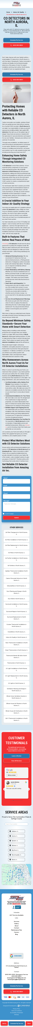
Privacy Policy (16, 1008)
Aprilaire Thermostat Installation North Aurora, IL (16, 572)
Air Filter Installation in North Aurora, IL (16, 540)
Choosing (5, 243)
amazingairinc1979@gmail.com (16, 978)
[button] (29, 1023)
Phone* (6, 493)
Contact (16, 928)
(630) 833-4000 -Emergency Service (16, 974)
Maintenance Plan (16, 930)
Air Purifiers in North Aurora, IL (16, 565)
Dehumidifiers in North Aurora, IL (16, 586)
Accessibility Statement (16, 1012)
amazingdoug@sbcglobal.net (16, 979)
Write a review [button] (12, 775)
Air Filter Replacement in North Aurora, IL (16, 546)
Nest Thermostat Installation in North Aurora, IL (17, 643)
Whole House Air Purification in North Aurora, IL (16, 712)
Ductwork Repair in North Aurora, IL (16, 611)
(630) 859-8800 (16, 976)
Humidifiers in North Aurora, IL (16, 632)
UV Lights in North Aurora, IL (16, 683)
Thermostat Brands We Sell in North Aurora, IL (16, 656)
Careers (16, 932)
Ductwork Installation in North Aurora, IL (17, 605)
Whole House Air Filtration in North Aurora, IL (16, 704)
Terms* (12, 513)
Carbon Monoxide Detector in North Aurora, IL (16, 579)
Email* (5, 485)
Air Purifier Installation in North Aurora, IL (16, 559)
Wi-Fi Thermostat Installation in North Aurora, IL (17, 719)
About (16, 926)
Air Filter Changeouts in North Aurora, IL (16, 533)
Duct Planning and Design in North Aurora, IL (16, 592)
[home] (16, 4)
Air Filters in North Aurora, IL (16, 552)
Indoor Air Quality (18, 12)
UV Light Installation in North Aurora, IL (16, 669)
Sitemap (16, 1014)
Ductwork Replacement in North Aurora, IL (16, 618)
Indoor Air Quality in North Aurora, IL (16, 637)
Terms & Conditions (16, 1010)
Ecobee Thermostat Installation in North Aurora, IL (16, 625)
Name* (6, 478)
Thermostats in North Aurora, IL (16, 663)
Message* (7, 501)
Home (8, 12)
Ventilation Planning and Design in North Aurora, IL (16, 689)
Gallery (16, 923)
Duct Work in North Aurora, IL (16, 598)
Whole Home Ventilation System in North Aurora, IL (16, 697)
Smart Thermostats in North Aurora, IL (16, 650)
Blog (16, 934)
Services (16, 921)
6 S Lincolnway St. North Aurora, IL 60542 (16, 966)
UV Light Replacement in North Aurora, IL (16, 677)
